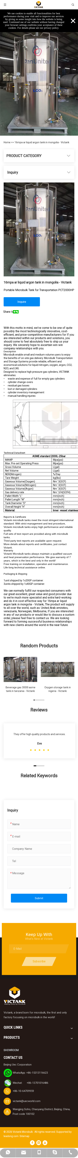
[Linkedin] (38, 1142)
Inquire (21, 302)
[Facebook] (32, 1142)
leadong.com (11, 1136)
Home (7, 142)
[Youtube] (45, 1142)
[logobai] (14, 996)
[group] (20, 676)
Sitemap (24, 1136)
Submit (39, 898)
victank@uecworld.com (26, 1101)
